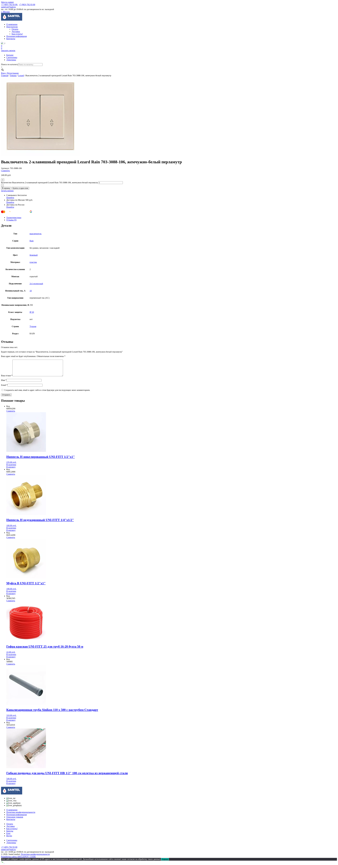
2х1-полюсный (36, 283)
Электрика (11, 60)
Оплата (15, 29)
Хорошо (165, 859)
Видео (9, 836)
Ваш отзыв (6, 375)
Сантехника (11, 57)
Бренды (9, 831)
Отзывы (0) (11, 220)
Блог (8, 833)
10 (31, 291)
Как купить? (17, 34)
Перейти (10, 197)
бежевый (34, 255)
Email (4, 385)
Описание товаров (14, 817)
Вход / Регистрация (9, 73)
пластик (33, 262)
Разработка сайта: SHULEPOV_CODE (18, 856)
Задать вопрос (7, 191)
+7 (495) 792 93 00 (9, 4)
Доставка (16, 31)
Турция (33, 326)
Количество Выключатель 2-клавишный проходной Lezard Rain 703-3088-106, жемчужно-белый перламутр (49, 182)
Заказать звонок (8, 50)
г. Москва (5, 12)
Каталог (10, 55)
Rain (32, 241)
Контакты (10, 39)
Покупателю (12, 27)
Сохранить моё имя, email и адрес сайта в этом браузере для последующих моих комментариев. (47, 390)
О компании (11, 24)
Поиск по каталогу (9, 64)
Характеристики (13, 217)
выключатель (35, 234)
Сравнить (5, 171)
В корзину (6, 188)
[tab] (171, 217)
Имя (3, 380)
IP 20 (32, 312)
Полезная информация (16, 36)
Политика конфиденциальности (20, 812)
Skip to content (7, 2)
